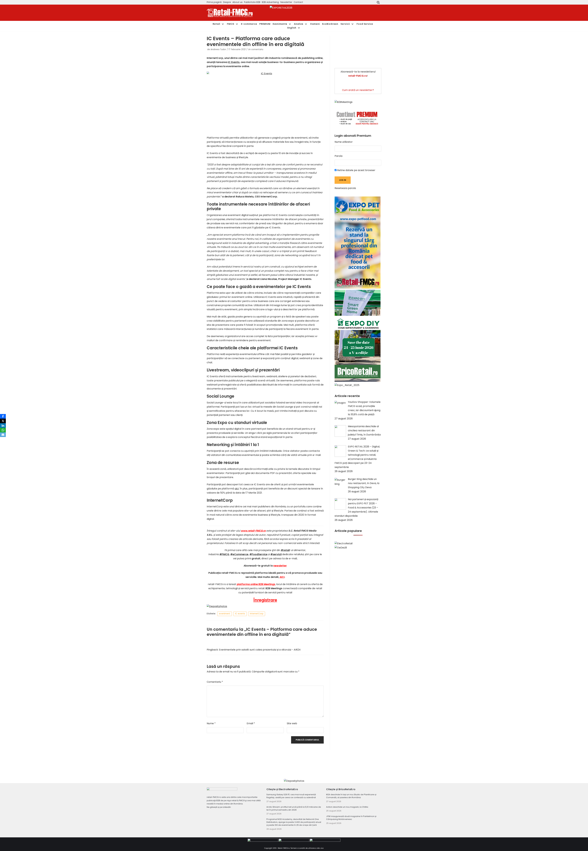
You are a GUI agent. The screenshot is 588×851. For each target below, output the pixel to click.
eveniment (224, 613)
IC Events (233, 62)
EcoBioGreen (330, 23)
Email (251, 723)
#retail (285, 550)
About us (237, 2)
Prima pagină (214, 2)
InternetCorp (256, 613)
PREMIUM (264, 23)
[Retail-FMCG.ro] (230, 13)
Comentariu (215, 682)
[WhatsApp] (3, 430)
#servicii (276, 554)
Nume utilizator (344, 142)
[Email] (3, 434)
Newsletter (286, 2)
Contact (298, 2)
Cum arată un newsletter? (358, 90)
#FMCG (224, 554)
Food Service (365, 23)
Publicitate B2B (252, 2)
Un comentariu (255, 49)
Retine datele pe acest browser (356, 170)
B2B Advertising (270, 2)
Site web (292, 723)
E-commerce (249, 23)
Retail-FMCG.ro (284, 848)
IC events (240, 613)
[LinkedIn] (3, 425)
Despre (227, 2)
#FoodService (258, 554)
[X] (3, 421)
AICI (282, 577)
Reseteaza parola (345, 188)
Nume (211, 723)
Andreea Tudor (218, 49)
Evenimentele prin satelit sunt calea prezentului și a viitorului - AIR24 (260, 649)
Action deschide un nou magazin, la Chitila (347, 807)
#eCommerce (239, 554)
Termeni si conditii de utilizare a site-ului (307, 848)
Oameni (315, 23)
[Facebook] (3, 416)
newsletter (280, 565)
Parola (338, 156)
